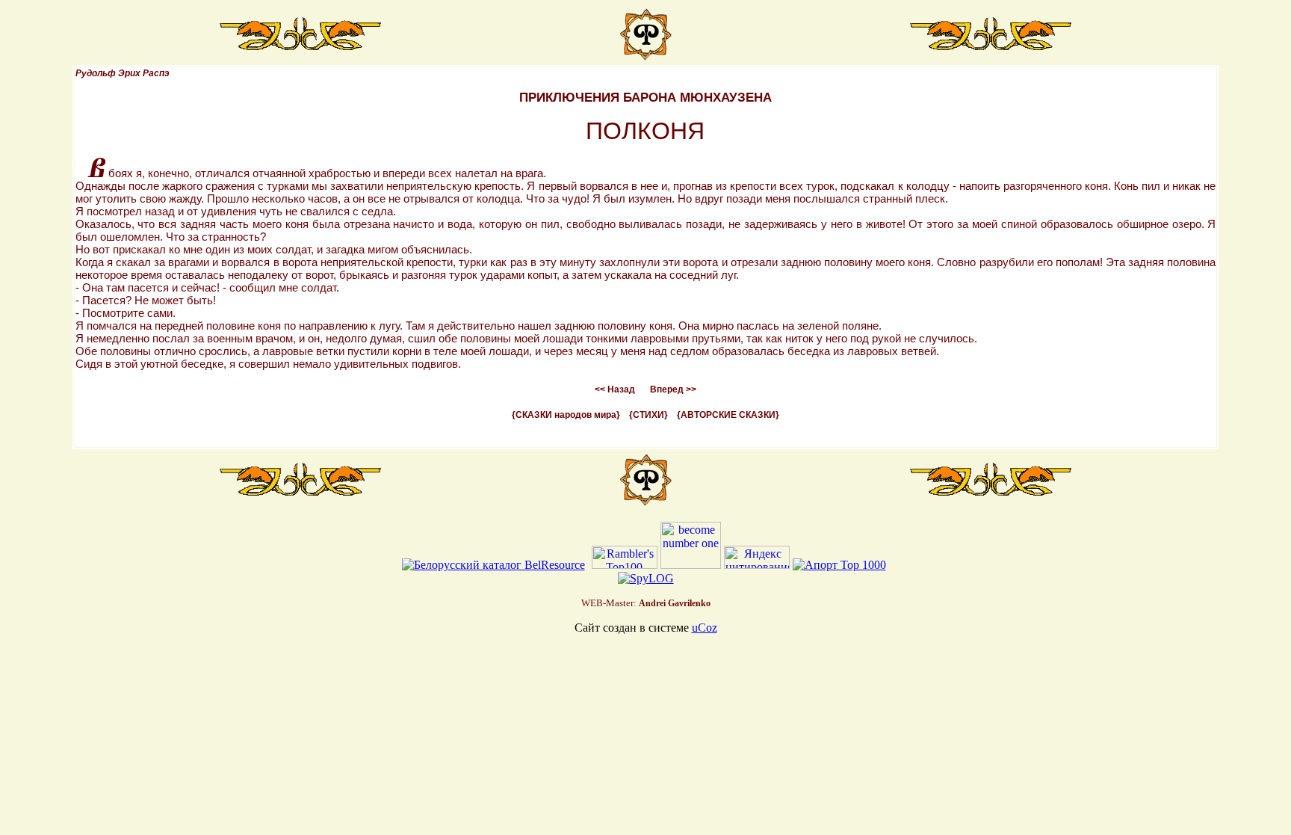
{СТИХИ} (648, 415)
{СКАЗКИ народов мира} (566, 415)
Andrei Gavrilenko (674, 603)
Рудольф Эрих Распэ (122, 73)
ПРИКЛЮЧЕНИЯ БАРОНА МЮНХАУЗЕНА (645, 97)
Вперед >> (673, 389)
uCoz (704, 627)
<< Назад (615, 389)
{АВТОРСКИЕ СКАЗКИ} (728, 415)
